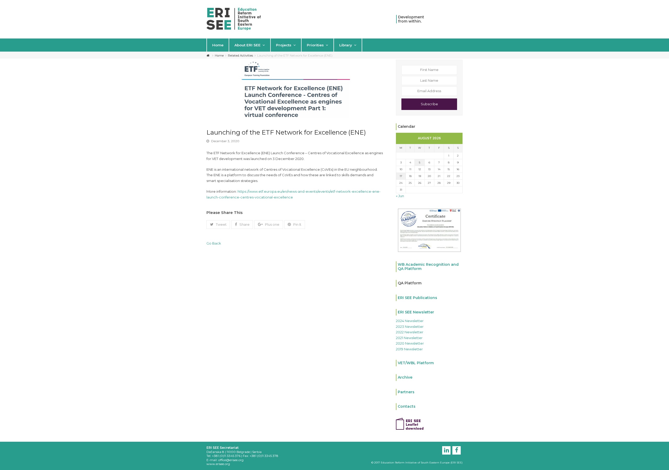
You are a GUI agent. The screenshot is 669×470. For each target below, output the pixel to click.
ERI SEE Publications (417, 297)
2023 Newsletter (410, 326)
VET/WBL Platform (416, 363)
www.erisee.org (218, 464)
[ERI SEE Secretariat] (233, 18)
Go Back (213, 243)
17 (401, 176)
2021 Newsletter (409, 338)
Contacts (407, 406)
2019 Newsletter (409, 349)
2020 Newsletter (410, 343)
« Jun (400, 196)
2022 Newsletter (409, 332)
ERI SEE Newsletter (416, 312)
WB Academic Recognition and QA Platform (428, 266)
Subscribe (429, 104)
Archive (405, 377)
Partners (406, 392)
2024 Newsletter (410, 321)
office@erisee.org (231, 460)
